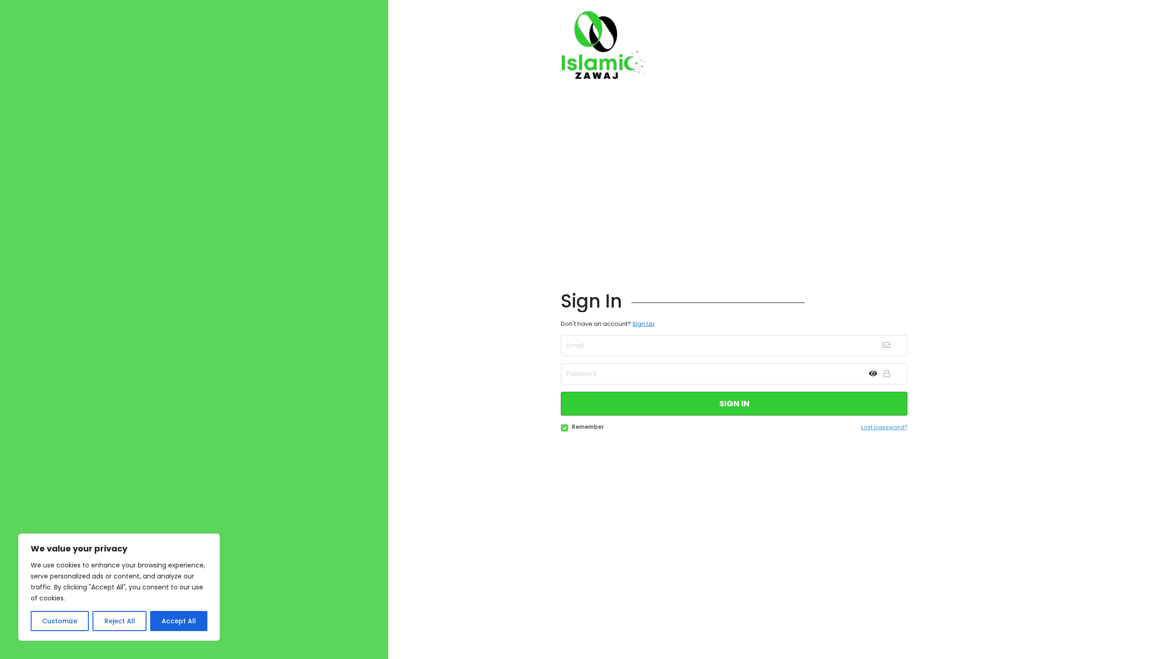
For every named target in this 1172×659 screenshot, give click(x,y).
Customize (59, 621)
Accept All (179, 621)
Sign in (734, 403)
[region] (119, 587)
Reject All (119, 621)
